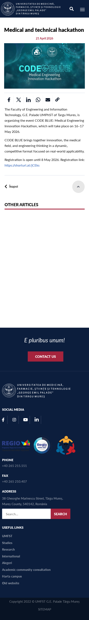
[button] (8, 99)
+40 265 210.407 (14, 481)
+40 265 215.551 (14, 465)
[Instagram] (14, 420)
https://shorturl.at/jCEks (22, 165)
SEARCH (60, 514)
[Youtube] (25, 420)
